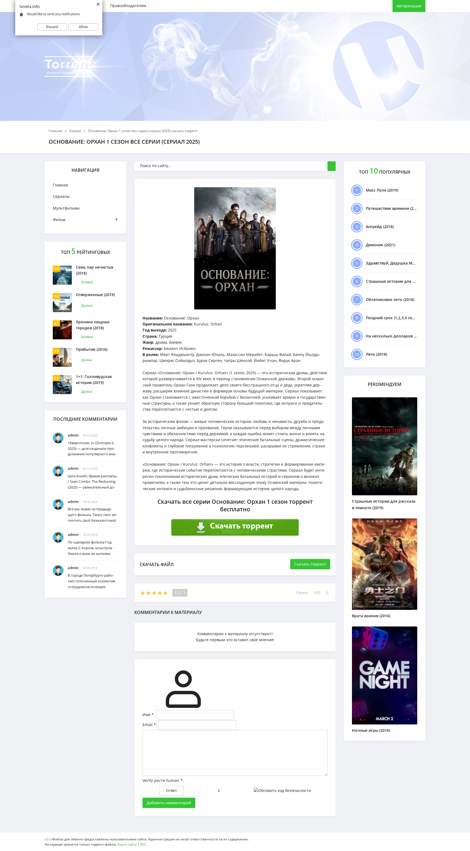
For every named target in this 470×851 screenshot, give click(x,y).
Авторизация (409, 5)
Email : (150, 724)
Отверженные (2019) (95, 294)
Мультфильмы (66, 208)
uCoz (48, 839)
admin (73, 435)
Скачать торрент (310, 564)
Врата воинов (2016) (371, 615)
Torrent (69, 65)
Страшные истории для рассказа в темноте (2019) (383, 504)
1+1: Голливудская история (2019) (94, 379)
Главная (60, 185)
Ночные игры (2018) (371, 730)
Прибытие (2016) (91, 349)
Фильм (85, 219)
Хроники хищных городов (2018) (93, 324)
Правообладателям (128, 5)
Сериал (302, 593)
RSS (143, 844)
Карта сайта (127, 844)
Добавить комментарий (169, 802)
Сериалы (61, 196)
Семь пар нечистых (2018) (94, 270)
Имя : (149, 714)
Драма (86, 305)
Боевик (87, 281)
